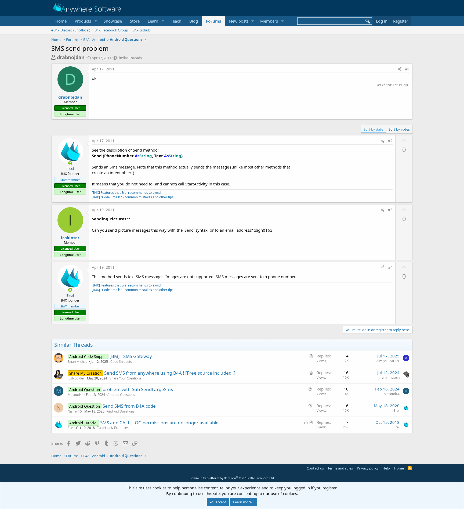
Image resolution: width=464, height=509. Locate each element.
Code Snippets (121, 361)
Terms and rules (340, 468)
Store (135, 21)
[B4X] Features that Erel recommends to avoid (126, 192)
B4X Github (141, 30)
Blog (193, 21)
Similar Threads (129, 57)
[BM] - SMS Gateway (131, 356)
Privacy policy (368, 468)
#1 (407, 68)
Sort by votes (399, 129)
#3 (390, 209)
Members (269, 21)
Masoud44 (76, 394)
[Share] (399, 69)
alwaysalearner (388, 361)
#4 (390, 267)
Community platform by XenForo (232, 478)
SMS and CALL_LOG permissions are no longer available (159, 423)
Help (386, 468)
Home (61, 21)
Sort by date (373, 129)
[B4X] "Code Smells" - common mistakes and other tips (132, 197)
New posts (238, 21)
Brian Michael (78, 361)
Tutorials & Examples (113, 427)
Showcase (113, 21)
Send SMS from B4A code (129, 406)
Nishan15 (75, 411)
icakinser (70, 237)
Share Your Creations (125, 378)
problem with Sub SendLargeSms (138, 389)
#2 (390, 140)
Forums (213, 21)
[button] (85, 21)
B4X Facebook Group (111, 30)
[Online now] (70, 163)
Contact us (315, 468)
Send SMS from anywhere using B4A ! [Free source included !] (169, 373)
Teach (176, 21)
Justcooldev (76, 378)
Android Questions (121, 394)
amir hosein (391, 377)
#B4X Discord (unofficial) (70, 30)
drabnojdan (71, 57)
